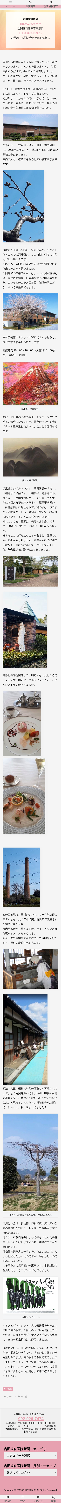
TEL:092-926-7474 (30, 23)
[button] (54, 849)
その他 (9, 1389)
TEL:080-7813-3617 (30, 33)
